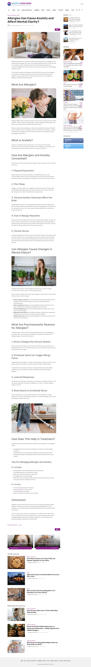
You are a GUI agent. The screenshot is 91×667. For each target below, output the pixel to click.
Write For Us (67, 660)
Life (18, 10)
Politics (60, 10)
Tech (72, 10)
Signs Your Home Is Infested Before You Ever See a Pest (43, 575)
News (43, 10)
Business (36, 10)
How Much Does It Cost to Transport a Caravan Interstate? (75, 40)
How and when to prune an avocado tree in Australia (73, 85)
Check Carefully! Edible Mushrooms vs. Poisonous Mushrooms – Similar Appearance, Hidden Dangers (43, 628)
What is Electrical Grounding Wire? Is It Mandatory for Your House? (41, 591)
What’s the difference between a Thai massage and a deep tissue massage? (72, 65)
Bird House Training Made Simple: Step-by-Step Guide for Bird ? (42, 643)
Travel (48, 10)
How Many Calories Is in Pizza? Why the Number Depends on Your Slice (41, 559)
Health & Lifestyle (27, 10)
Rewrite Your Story (16, 25)
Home (13, 10)
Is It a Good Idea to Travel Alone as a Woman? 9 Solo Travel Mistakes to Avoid (75, 32)
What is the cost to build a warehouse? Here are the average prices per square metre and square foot (72, 107)
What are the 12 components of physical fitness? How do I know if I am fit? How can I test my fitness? (72, 128)
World (54, 10)
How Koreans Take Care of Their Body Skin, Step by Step (42, 611)
